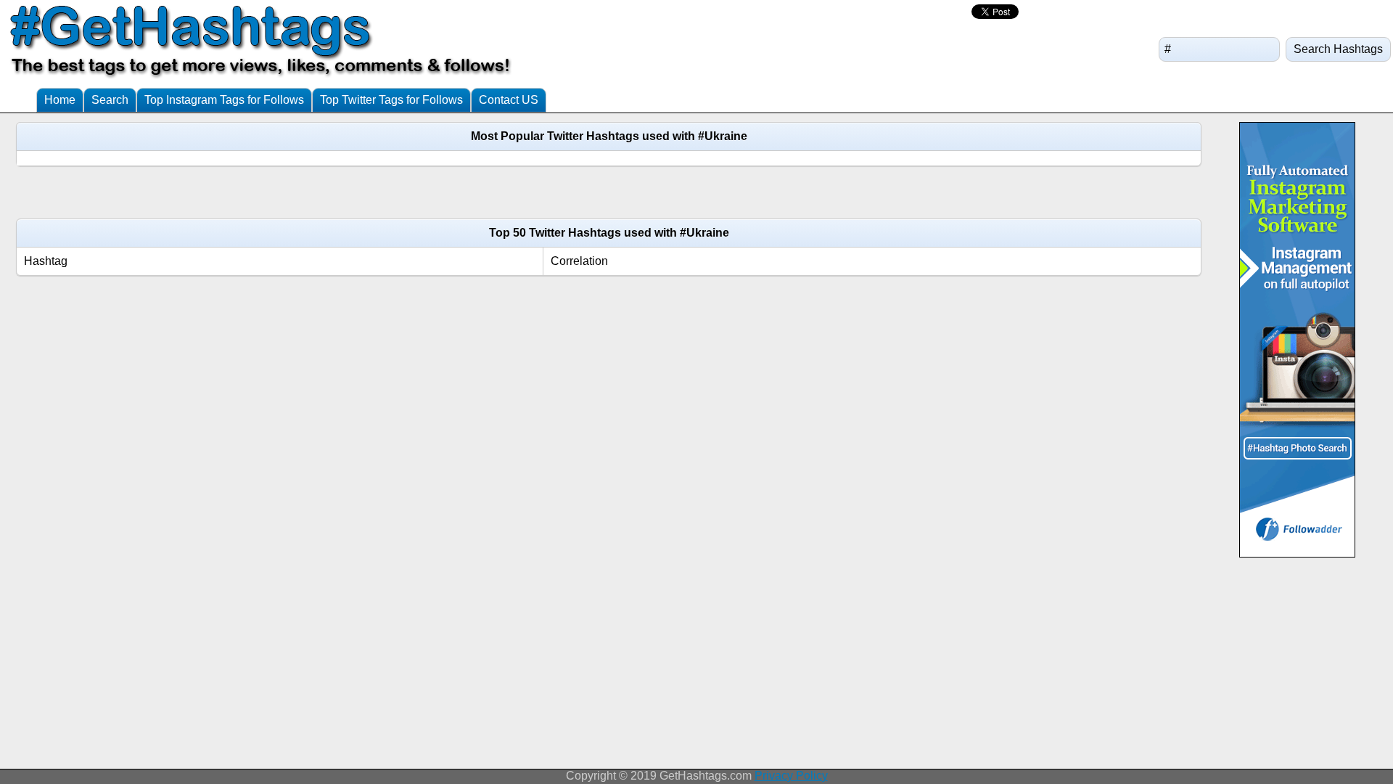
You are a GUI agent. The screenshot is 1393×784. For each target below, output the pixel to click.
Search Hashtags (1338, 49)
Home (59, 100)
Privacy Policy (791, 775)
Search (109, 100)
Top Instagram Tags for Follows (224, 100)
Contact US (508, 100)
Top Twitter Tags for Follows (391, 100)
